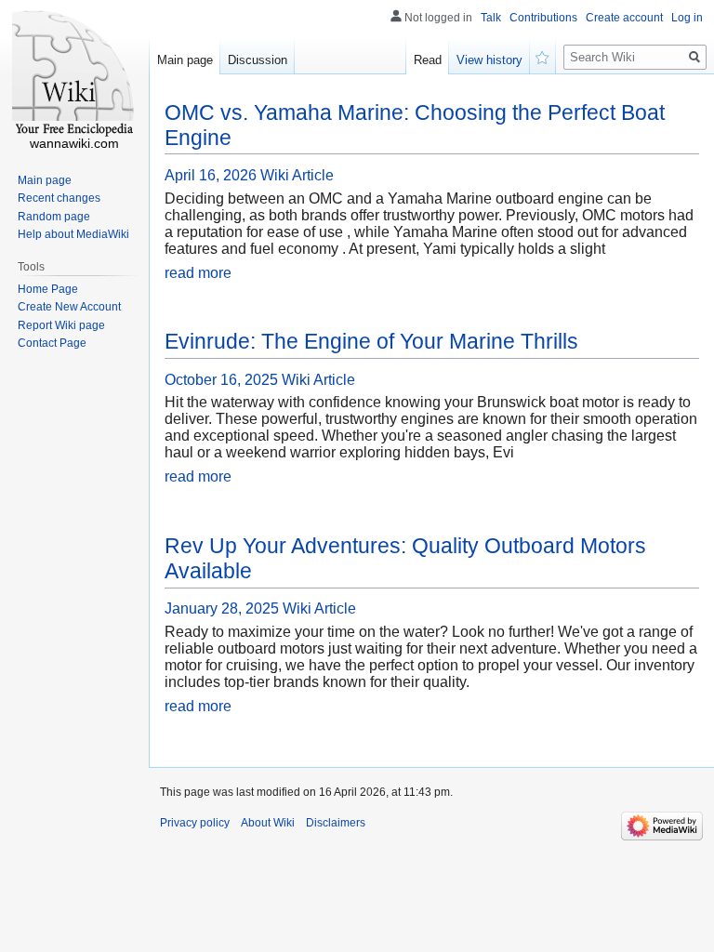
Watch (543, 55)
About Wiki (268, 822)
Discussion (257, 60)
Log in (687, 17)
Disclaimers (335, 822)
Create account (624, 17)
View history (489, 60)
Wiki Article (297, 175)
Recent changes (59, 198)
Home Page (48, 289)
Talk (491, 17)
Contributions (543, 17)
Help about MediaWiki (73, 234)
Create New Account (69, 306)
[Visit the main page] (74, 74)
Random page (54, 216)
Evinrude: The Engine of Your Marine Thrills (371, 341)
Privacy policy (195, 822)
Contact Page (52, 343)
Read (428, 60)
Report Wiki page (61, 325)
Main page (185, 60)
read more (198, 273)
